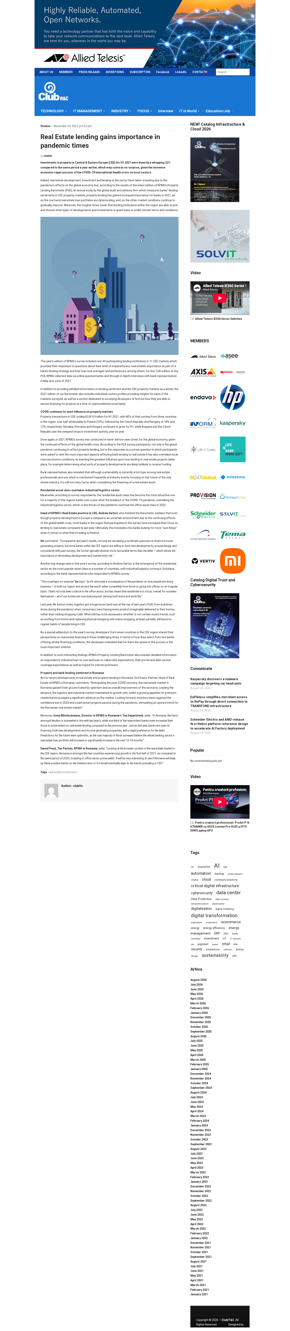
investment (211, 938)
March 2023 (198, 1172)
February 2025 (199, 1064)
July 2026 (196, 984)
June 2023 (197, 1158)
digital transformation (214, 915)
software (228, 949)
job (192, 944)
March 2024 (198, 1116)
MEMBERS (66, 72)
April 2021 (196, 1280)
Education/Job (218, 111)
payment (203, 944)
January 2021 (199, 1294)
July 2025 (196, 1040)
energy (195, 928)
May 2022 (196, 1219)
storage (194, 956)
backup (219, 873)
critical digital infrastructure (215, 885)
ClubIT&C (228, 1320)
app (225, 866)
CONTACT (199, 72)
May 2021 (196, 1275)
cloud (206, 879)
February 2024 (199, 1120)
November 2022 (200, 1191)
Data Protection (201, 899)
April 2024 (196, 1111)
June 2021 (197, 1270)
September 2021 (201, 1256)
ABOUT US (46, 72)
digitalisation (218, 904)
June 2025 (197, 1045)
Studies (45, 126)
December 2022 (200, 1186)
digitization (196, 922)
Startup (240, 949)
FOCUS (143, 111)
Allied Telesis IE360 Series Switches (218, 318)
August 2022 (198, 1205)
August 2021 (198, 1261)
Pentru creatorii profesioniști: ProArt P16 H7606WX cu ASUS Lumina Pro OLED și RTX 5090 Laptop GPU (219, 826)
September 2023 (201, 1144)
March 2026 (198, 1003)
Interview (165, 111)
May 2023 (196, 1163)
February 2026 (199, 1008)
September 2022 (201, 1200)
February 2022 (199, 1233)
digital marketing (224, 909)
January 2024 (199, 1125)
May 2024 (196, 1106)
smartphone (213, 949)
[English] (205, 73)
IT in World (188, 111)
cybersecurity (202, 893)
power (215, 944)
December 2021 (200, 1242)
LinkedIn (180, 72)
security (196, 949)
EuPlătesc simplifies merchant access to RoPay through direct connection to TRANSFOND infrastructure (219, 701)
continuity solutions (226, 879)
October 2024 (199, 1083)
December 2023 (200, 1130)
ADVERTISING (115, 72)
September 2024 (201, 1087)
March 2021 (198, 1285)
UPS (234, 955)
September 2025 (201, 1031)
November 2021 (200, 1247)
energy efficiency (214, 928)
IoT (224, 938)
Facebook (162, 72)
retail (226, 944)
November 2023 (200, 1134)
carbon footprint (235, 874)
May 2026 (196, 993)
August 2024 (198, 1092)
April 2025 (196, 1055)
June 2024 (197, 1102)
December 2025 (200, 1017)
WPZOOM (237, 1328)
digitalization (201, 908)
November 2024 (200, 1078)
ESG (226, 933)
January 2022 (199, 1238)
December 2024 (200, 1073)
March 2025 (198, 1059)
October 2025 (199, 1026)
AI (217, 865)
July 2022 (196, 1209)
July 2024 (196, 1097)
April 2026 (196, 998)
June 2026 (197, 989)
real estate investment (63, 772)
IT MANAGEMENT (87, 111)
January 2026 (199, 1012)
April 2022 (196, 1224)
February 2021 (199, 1289)
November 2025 (200, 1022)
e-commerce (211, 922)
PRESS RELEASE (89, 72)
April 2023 (196, 1167)
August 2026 (198, 979)
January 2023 (199, 1181)
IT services (235, 938)
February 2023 (199, 1177)
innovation (195, 938)
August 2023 (198, 1148)
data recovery (222, 899)
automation (201, 873)
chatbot (194, 879)
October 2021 (199, 1252)
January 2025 (199, 1069)
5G (192, 867)
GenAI (235, 934)
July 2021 (196, 1266)
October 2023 (199, 1139)
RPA (236, 944)
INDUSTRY (119, 111)
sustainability (215, 955)
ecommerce (231, 922)
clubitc (48, 155)
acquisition (203, 866)
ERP (217, 933)
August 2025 (198, 1036)
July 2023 (196, 1153)
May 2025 (196, 1050)
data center (228, 892)
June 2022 (197, 1214)
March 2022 (198, 1228)
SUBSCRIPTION (140, 72)
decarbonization (200, 903)
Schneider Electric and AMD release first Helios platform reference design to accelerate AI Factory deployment (219, 724)
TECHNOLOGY (52, 111)
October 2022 (199, 1195)
